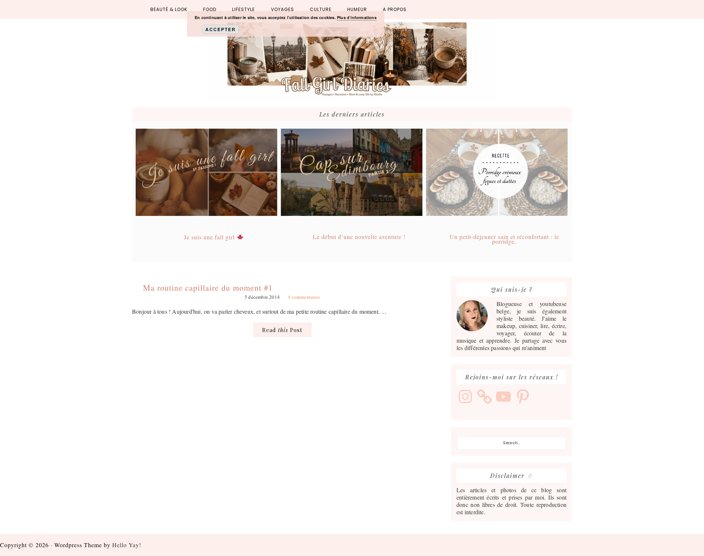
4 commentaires (304, 297)
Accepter (220, 29)
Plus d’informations (357, 17)
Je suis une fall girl (210, 237)
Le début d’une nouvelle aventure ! (359, 236)
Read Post (282, 330)
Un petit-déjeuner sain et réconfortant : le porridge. (504, 239)
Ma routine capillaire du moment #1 (208, 287)
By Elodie (352, 59)
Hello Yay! (126, 545)
